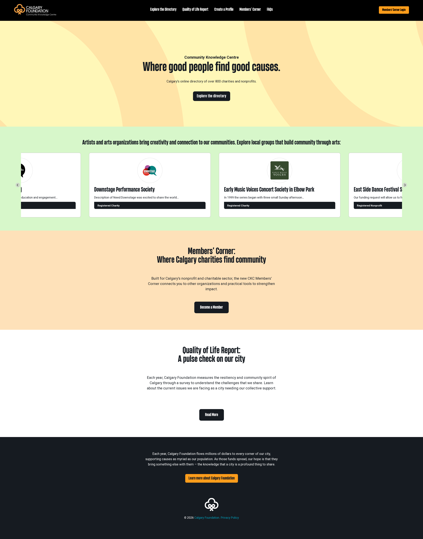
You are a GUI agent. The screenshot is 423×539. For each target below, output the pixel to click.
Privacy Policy (230, 517)
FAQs (270, 9)
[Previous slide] (18, 185)
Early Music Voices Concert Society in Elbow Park (261, 189)
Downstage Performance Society (117, 189)
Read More (211, 415)
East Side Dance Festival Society (376, 189)
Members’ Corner (250, 9)
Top (415, 531)
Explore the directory (211, 96)
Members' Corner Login (394, 10)
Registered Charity (101, 205)
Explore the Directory (163, 9)
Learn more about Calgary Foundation (212, 478)
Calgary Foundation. (207, 517)
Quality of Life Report (195, 9)
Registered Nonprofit (361, 205)
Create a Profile (223, 9)
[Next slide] (405, 185)
